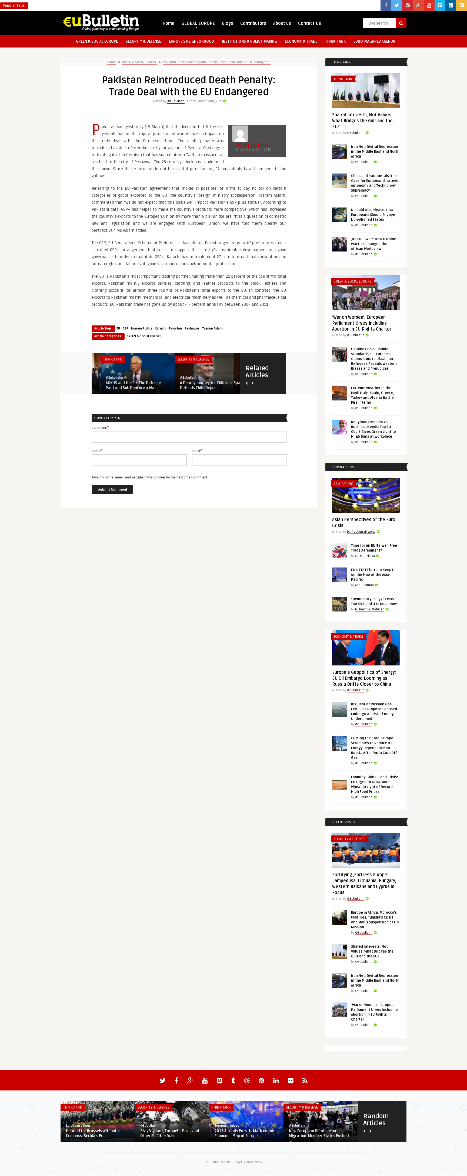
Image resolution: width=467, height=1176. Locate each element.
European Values (78, 1125)
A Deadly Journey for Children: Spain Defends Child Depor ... (203, 385)
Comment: (100, 427)
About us (282, 23)
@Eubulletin (176, 101)
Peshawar (192, 329)
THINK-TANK (335, 41)
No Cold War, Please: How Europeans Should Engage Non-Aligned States (373, 215)
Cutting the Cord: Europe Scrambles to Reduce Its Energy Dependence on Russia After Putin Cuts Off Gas (374, 748)
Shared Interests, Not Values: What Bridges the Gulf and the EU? (362, 121)
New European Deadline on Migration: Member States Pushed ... (319, 1136)
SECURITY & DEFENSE (143, 41)
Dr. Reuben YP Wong (361, 531)
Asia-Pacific (343, 484)
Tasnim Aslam (212, 329)
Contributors (253, 23)
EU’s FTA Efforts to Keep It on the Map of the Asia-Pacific (373, 575)
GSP (125, 329)
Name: (97, 450)
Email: (197, 450)
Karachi (160, 329)
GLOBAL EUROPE (198, 23)
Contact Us (309, 23)
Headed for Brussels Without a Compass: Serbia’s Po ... (93, 1133)
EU (118, 329)
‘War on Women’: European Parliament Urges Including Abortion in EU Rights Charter (361, 323)
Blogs (227, 23)
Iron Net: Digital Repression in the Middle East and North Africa (375, 152)
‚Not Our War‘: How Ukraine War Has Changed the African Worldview (373, 244)
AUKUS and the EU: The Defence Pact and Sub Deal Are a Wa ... (124, 385)
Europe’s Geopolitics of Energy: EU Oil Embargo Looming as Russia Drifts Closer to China (364, 678)
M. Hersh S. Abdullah (369, 609)
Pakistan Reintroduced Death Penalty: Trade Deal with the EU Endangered (217, 62)
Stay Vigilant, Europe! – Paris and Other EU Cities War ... (169, 1133)
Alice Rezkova (365, 556)
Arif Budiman (364, 585)
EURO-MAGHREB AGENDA (374, 41)
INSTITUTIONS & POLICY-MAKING (249, 41)
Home (168, 23)
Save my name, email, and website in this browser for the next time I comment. (150, 477)
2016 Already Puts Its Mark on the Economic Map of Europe (244, 1133)
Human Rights (141, 329)
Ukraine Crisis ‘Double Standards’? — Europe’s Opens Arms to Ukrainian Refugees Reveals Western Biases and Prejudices (374, 359)
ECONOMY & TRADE (301, 41)
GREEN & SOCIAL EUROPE (97, 41)
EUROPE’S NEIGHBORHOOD (191, 41)
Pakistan (175, 329)
